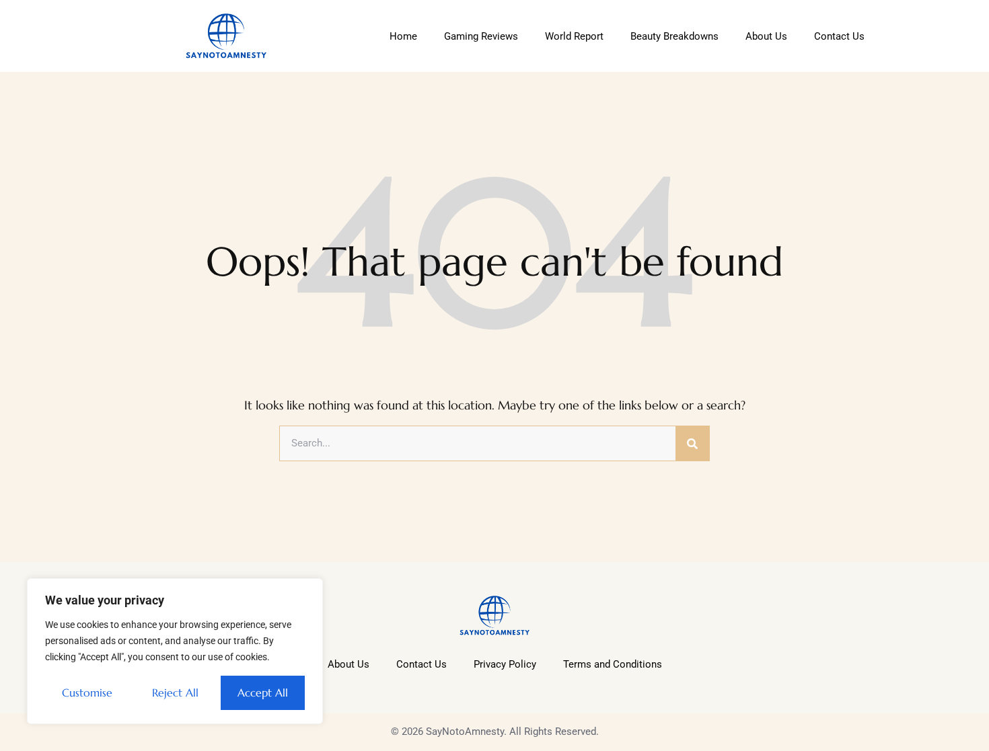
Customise (87, 692)
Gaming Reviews (481, 36)
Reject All (175, 692)
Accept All (262, 692)
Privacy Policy (505, 664)
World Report (574, 36)
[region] (175, 651)
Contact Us (839, 36)
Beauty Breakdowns (674, 36)
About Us (766, 36)
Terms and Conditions (612, 664)
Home (403, 36)
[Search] (692, 443)
